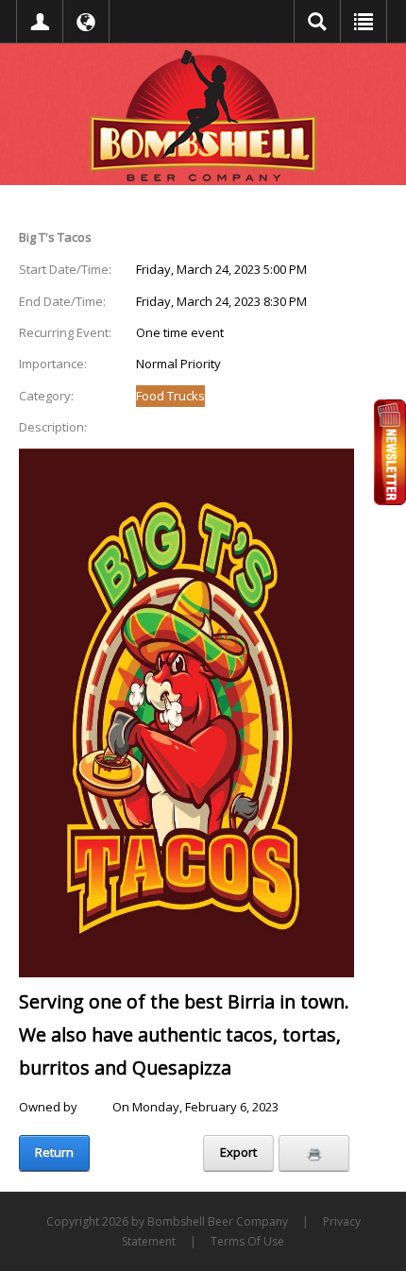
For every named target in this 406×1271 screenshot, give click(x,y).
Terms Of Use (247, 1241)
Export (238, 1152)
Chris (95, 1106)
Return (54, 1152)
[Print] (314, 1152)
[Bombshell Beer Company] (203, 114)
